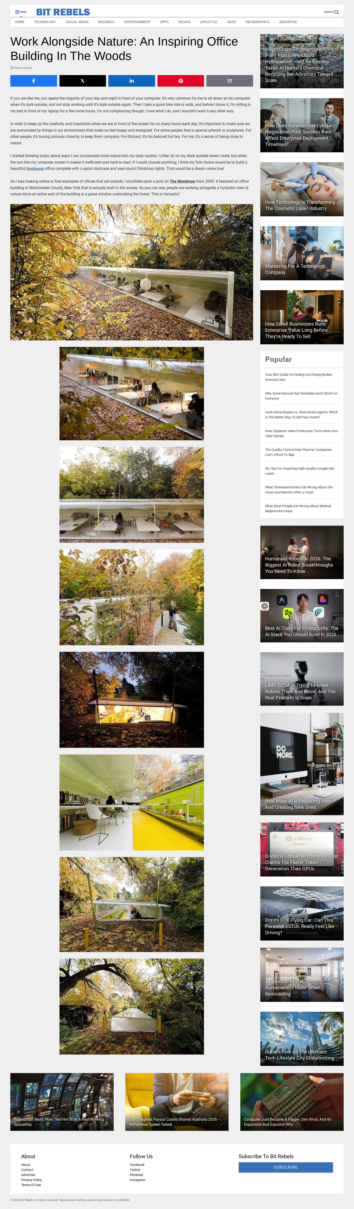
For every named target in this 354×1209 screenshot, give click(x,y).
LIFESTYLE (208, 22)
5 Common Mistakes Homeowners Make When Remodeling (292, 988)
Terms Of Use (31, 1185)
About (25, 1165)
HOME (20, 22)
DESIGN (184, 22)
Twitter (135, 1170)
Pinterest (136, 1175)
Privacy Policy (31, 1180)
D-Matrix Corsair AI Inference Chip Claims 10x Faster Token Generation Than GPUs (301, 862)
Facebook (137, 1165)
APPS (164, 22)
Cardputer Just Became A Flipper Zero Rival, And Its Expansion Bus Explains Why (287, 1122)
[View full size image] (131, 272)
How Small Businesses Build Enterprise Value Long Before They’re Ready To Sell (296, 330)
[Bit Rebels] (61, 13)
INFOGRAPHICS (257, 22)
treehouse (35, 168)
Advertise (28, 1175)
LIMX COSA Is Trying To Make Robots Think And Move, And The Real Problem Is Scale (300, 691)
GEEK (231, 22)
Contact (27, 1170)
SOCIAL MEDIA (77, 22)
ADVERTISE (288, 22)
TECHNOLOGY (45, 22)
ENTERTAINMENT (137, 22)
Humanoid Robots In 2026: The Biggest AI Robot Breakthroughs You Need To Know (299, 565)
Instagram (137, 1180)
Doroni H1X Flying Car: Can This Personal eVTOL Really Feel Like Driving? (299, 926)
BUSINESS (106, 22)
